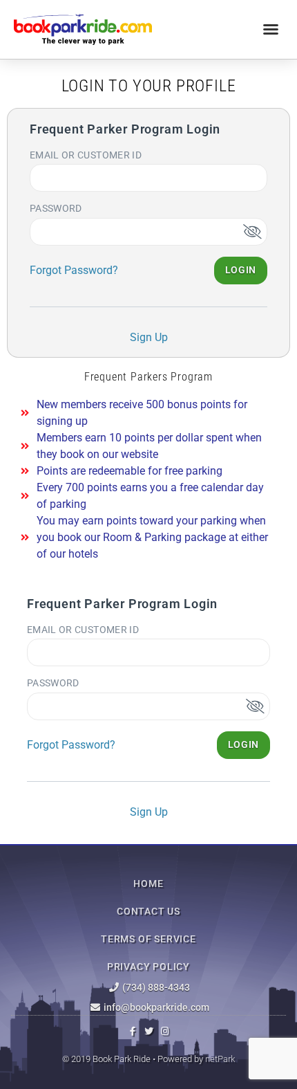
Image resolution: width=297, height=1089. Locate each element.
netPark (220, 1059)
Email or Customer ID (86, 155)
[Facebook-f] (132, 1031)
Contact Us (148, 911)
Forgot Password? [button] (74, 270)
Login (241, 269)
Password (56, 208)
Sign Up (149, 337)
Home (148, 883)
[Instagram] (164, 1031)
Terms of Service (148, 938)
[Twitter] (148, 1031)
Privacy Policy (148, 966)
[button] (270, 29)
